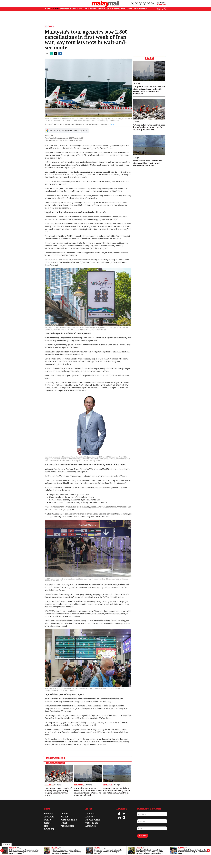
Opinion (64, 817)
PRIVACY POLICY (92, 820)
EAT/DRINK (92, 9)
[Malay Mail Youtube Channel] (148, 4)
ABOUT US (90, 817)
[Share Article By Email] (47, 55)
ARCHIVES (90, 814)
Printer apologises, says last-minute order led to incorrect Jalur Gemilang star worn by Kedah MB (23, 851)
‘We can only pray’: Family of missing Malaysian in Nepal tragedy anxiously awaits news (58, 791)
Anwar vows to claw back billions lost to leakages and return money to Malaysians (66, 851)
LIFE (85, 9)
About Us (161, 3)
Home (47, 9)
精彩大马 (160, 9)
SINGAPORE (64, 9)
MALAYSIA (55, 9)
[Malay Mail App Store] (119, 815)
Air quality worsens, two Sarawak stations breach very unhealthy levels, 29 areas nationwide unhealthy (88, 791)
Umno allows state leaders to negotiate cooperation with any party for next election (192, 851)
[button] (86, 130)
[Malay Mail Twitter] (136, 4)
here (112, 124)
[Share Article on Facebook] (60, 55)
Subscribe (142, 835)
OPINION (109, 9)
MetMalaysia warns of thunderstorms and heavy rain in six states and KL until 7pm (116, 790)
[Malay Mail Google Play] (124, 815)
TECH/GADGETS (126, 9)
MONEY (72, 9)
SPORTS (117, 9)
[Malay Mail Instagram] (140, 4)
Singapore (49, 817)
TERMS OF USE (91, 823)
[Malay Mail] (105, 6)
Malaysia (12, 848)
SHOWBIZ (101, 9)
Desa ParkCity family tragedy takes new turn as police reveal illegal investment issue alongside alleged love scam (108, 851)
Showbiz (65, 814)
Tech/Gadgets (67, 826)
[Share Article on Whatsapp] (51, 55)
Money (47, 823)
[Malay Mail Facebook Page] (132, 4)
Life (46, 826)
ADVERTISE (90, 826)
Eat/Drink (49, 829)
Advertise (161, 4)
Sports (64, 823)
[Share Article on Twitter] (55, 55)
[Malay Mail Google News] (124, 819)
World (47, 820)
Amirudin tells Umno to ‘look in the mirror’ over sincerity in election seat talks (150, 851)
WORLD (80, 9)
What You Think (140, 9)
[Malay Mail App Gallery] (119, 819)
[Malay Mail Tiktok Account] (144, 4)
